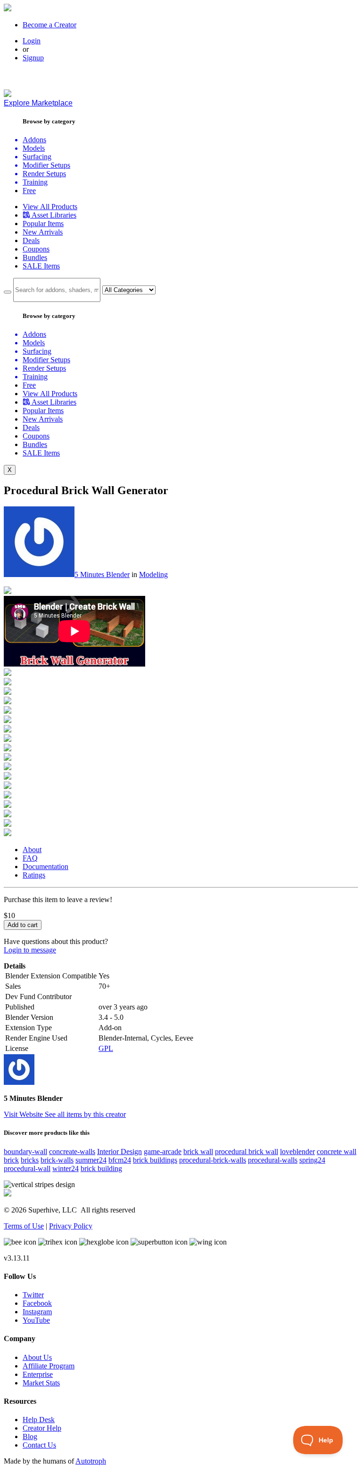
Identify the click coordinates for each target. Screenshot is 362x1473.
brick (11, 1160)
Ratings (34, 875)
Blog (30, 1436)
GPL (106, 1048)
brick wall (198, 1151)
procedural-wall (27, 1168)
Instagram (37, 1312)
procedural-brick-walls (212, 1160)
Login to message (30, 950)
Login (32, 41)
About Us (37, 1357)
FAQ (30, 858)
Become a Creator (49, 25)
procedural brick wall (246, 1151)
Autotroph (90, 1461)
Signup (33, 58)
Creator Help (42, 1428)
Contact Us (39, 1445)
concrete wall (336, 1151)
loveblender (297, 1151)
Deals (31, 240)
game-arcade (162, 1151)
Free (29, 191)
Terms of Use (24, 1226)
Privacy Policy (70, 1226)
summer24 (91, 1160)
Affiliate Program (48, 1366)
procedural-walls (272, 1160)
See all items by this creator (85, 1114)
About (32, 850)
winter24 (65, 1168)
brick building (101, 1168)
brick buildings (155, 1160)
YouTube (36, 1320)
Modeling (153, 574)
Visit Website (24, 1114)
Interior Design (119, 1151)
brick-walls (57, 1160)
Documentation (45, 867)
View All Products (50, 207)
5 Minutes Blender (102, 574)
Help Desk (39, 1420)
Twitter (33, 1295)
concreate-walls (72, 1151)
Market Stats (41, 1383)
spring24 (312, 1160)
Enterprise (38, 1374)
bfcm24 (119, 1160)
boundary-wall (25, 1151)
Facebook (37, 1303)
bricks (30, 1160)
